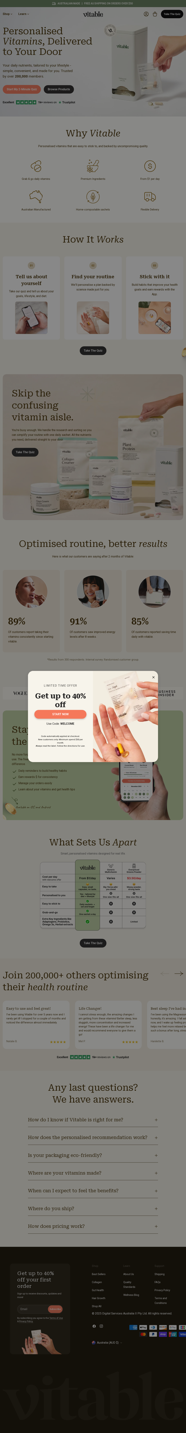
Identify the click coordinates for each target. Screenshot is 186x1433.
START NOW (60, 714)
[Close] (152, 676)
